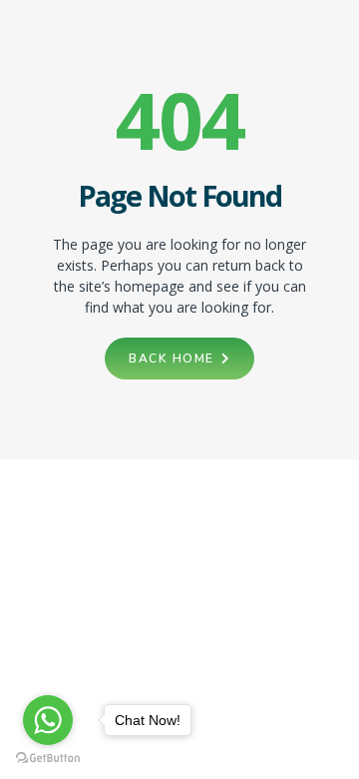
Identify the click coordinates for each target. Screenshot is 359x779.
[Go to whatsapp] (48, 720)
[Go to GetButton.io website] (48, 758)
